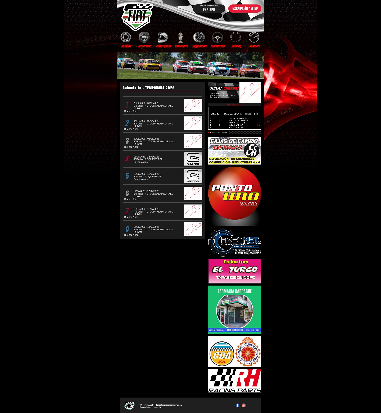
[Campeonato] (163, 37)
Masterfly (157, 407)
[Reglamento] (199, 37)
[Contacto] (254, 37)
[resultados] (144, 37)
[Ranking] (236, 37)
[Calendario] (181, 37)
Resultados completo (218, 132)
